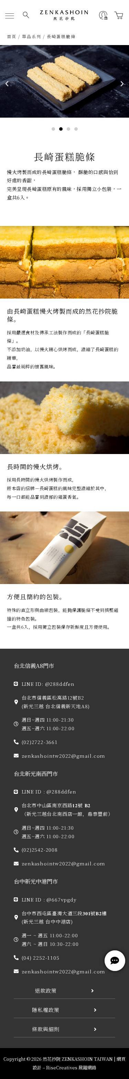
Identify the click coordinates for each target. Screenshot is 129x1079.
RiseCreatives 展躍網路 (71, 1067)
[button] (9, 16)
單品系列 (31, 36)
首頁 (12, 36)
